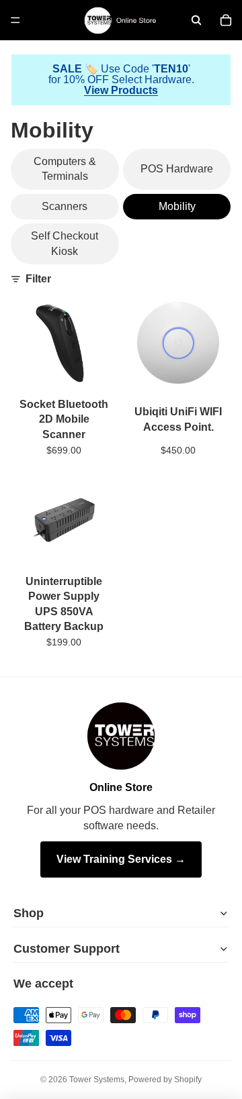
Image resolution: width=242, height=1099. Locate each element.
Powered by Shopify (165, 1079)
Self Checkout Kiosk (64, 243)
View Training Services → (121, 859)
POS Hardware (176, 168)
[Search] (196, 20)
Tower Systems (96, 1079)
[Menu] (15, 20)
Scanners (64, 206)
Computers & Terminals (65, 169)
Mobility (177, 206)
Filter (38, 278)
